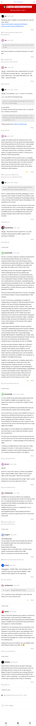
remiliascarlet (7, 539)
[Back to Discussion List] (1, 2)
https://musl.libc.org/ (20, 124)
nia (4, 93)
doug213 (6, 569)
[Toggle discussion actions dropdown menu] (34, 2)
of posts (17, 2)
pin (4, 71)
